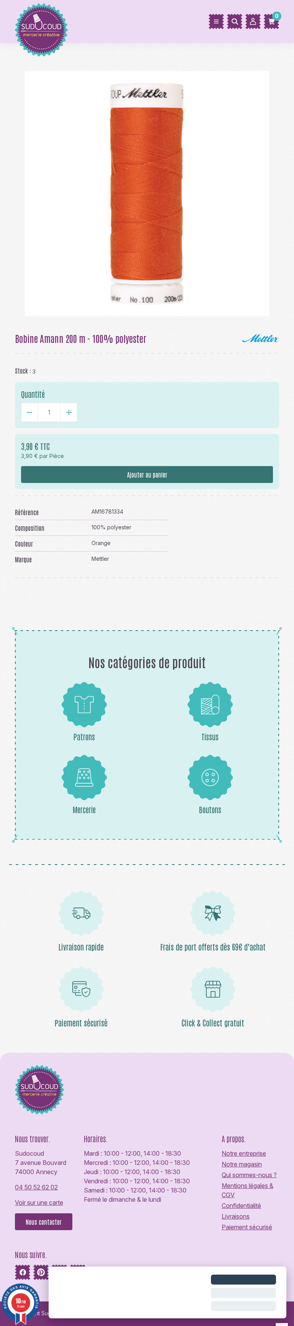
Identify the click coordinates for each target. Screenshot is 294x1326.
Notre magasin (242, 1164)
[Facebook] (22, 1272)
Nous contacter (44, 1222)
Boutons (210, 809)
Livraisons (236, 1216)
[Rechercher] (234, 21)
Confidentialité (241, 1205)
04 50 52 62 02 (36, 1187)
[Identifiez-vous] (253, 21)
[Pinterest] (41, 1272)
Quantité (33, 394)
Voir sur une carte (39, 1202)
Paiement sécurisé (247, 1227)
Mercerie (84, 809)
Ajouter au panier (147, 474)
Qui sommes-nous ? (249, 1175)
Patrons (84, 736)
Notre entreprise (244, 1153)
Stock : (23, 370)
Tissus (210, 736)
